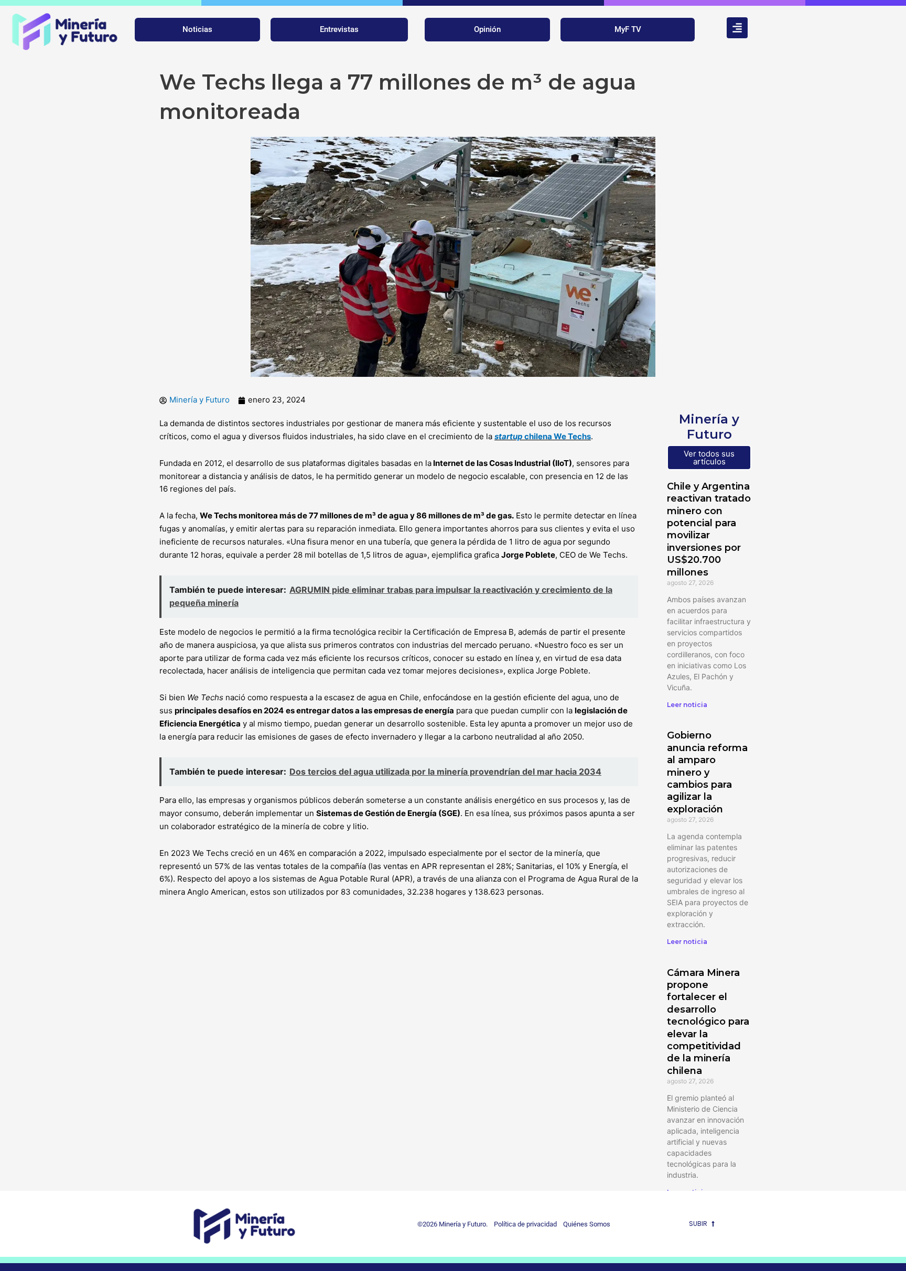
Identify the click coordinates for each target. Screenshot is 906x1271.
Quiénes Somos (586, 1224)
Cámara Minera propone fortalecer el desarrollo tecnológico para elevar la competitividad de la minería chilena (708, 1022)
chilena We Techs (542, 436)
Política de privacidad (523, 1224)
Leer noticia (687, 705)
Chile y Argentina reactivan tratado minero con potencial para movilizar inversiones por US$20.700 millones (709, 529)
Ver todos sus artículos (709, 457)
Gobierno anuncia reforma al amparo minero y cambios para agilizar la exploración (707, 772)
